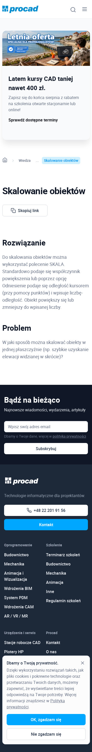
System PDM (16, 597)
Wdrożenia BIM (18, 588)
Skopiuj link (28, 210)
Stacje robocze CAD (22, 642)
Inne (50, 591)
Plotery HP (14, 652)
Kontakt (46, 524)
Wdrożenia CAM (19, 607)
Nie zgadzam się (46, 734)
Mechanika (14, 564)
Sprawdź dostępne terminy (33, 120)
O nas (51, 652)
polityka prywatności (69, 436)
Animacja (54, 582)
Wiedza (25, 160)
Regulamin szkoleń (63, 600)
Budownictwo (16, 555)
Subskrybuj (46, 448)
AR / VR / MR (16, 616)
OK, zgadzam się (46, 719)
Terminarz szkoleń (63, 555)
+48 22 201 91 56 (49, 510)
